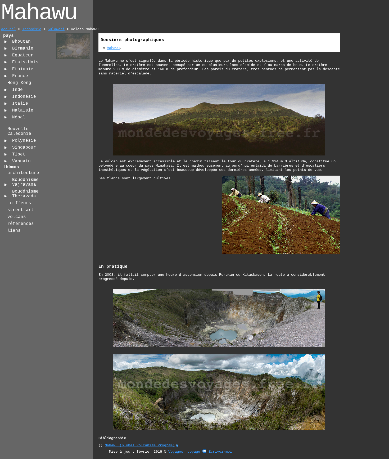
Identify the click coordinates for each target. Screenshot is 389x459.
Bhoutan (21, 41)
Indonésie (31, 29)
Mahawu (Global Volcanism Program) (140, 445)
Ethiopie (22, 69)
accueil (8, 29)
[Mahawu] (73, 58)
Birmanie (22, 48)
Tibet (18, 154)
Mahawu (113, 48)
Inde (17, 89)
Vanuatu (21, 161)
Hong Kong (19, 83)
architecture (23, 173)
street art (20, 210)
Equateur (22, 55)
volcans (16, 217)
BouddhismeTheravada (25, 194)
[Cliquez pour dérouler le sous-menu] (5, 42)
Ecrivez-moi (220, 451)
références (20, 223)
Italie (20, 103)
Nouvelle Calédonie (19, 131)
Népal (18, 117)
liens (14, 230)
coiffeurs (19, 203)
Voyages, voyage (184, 451)
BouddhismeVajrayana (25, 182)
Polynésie (24, 140)
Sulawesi (56, 29)
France (20, 76)
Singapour (24, 147)
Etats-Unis (25, 62)
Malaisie (22, 110)
